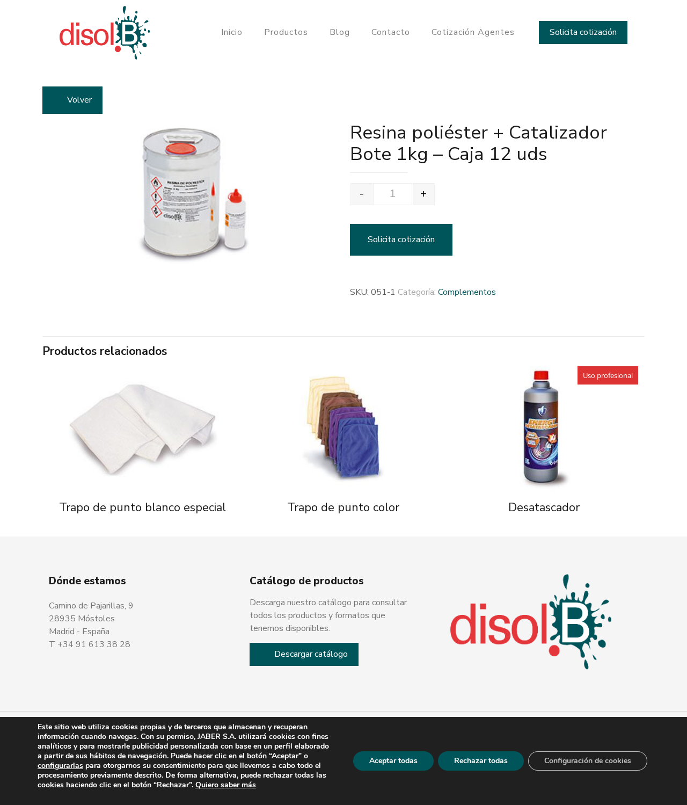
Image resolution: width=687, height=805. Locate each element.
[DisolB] (105, 32)
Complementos (467, 292)
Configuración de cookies (587, 761)
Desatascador (544, 507)
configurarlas (60, 766)
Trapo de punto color (343, 507)
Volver (79, 100)
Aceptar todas (393, 761)
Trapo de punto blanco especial (142, 507)
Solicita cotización (583, 32)
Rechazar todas (481, 761)
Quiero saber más (225, 785)
